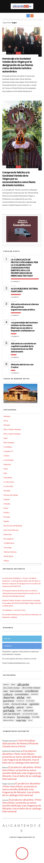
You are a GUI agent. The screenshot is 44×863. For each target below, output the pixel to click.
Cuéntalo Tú (8, 451)
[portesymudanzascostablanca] (22, 229)
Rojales (6, 521)
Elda (5, 473)
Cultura (6, 455)
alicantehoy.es (22, 828)
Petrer (5, 508)
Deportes (7, 464)
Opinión (13, 286)
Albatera (6, 416)
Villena (6, 561)
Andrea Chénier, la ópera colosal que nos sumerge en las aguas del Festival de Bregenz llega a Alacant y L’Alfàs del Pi (21, 603)
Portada (13, 256)
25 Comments (15, 281)
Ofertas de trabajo (10, 495)
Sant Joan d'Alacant (11, 530)
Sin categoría (8, 539)
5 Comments (15, 336)
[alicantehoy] (22, 6)
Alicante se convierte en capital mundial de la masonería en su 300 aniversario (23, 347)
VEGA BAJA (8, 556)
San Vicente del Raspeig (12, 526)
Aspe (5, 438)
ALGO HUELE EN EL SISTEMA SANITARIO (24, 290)
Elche (18, 53)
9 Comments (15, 297)
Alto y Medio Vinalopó (12, 429)
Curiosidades (15, 361)
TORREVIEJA (8, 543)
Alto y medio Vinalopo (12, 434)
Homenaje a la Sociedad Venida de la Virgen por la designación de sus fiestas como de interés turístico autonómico (17, 65)
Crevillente (7, 447)
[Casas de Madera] (22, 394)
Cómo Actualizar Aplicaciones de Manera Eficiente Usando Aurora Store (20, 743)
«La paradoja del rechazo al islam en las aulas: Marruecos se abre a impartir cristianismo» (24, 326)
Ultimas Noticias (10, 552)
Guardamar (7, 477)
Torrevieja (7, 547)
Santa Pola (7, 534)
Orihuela (6, 504)
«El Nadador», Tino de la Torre (13, 610)
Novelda (6, 491)
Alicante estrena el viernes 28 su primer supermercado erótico (25, 307)
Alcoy (5, 420)
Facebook (8, 646)
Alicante (14, 301)
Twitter (7, 639)
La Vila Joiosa (8, 482)
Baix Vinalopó (8, 442)
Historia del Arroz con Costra (22, 366)
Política (6, 512)
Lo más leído (8, 486)
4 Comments (15, 373)
